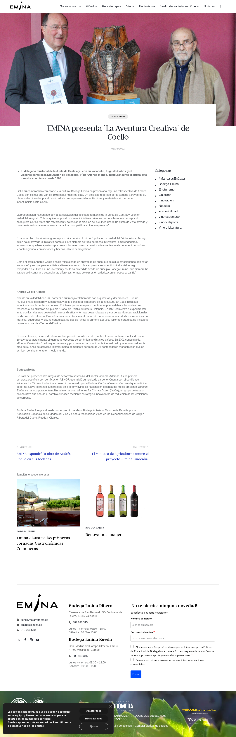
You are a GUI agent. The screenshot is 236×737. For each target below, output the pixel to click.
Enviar (136, 674)
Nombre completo (141, 618)
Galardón (165, 195)
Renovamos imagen (103, 534)
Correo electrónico (143, 632)
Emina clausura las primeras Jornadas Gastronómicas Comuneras (43, 543)
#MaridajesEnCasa (172, 178)
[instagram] (31, 640)
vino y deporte (168, 222)
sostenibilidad (168, 211)
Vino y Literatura (170, 227)
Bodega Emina (118, 116)
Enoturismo (166, 189)
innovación (166, 200)
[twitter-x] (19, 640)
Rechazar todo (93, 718)
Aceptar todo (93, 711)
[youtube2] (37, 640)
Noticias (164, 206)
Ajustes (93, 726)
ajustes (39, 725)
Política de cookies (120, 725)
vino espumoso (169, 216)
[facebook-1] (25, 640)
